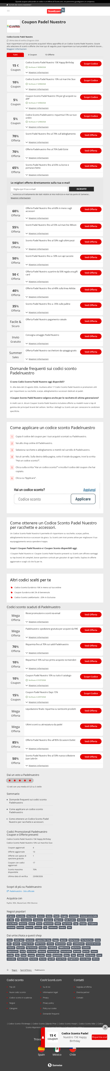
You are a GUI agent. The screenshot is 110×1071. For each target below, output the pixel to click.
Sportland (30, 940)
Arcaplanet (93, 924)
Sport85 (51, 959)
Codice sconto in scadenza (20, 997)
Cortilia (10, 955)
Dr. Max (10, 920)
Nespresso (48, 920)
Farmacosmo (26, 920)
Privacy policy (48, 1003)
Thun (73, 955)
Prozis (23, 955)
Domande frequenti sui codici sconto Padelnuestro (28, 801)
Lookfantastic (79, 944)
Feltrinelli (11, 927)
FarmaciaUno (66, 951)
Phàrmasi (41, 951)
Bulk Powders (70, 920)
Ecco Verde (32, 951)
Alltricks (96, 959)
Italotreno (53, 927)
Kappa (55, 940)
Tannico (94, 951)
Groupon (20, 927)
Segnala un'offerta (83, 987)
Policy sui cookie (50, 1008)
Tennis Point (61, 959)
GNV (69, 927)
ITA (45, 927)
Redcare (41, 916)
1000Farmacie (64, 948)
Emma (39, 924)
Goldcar (62, 927)
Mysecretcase (13, 951)
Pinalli (56, 916)
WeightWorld (73, 959)
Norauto (29, 927)
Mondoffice (57, 955)
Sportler (64, 940)
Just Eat (86, 951)
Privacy (46, 997)
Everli (49, 955)
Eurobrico (33, 959)
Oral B (22, 951)
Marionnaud (60, 944)
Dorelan (43, 959)
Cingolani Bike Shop (43, 940)
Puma (10, 940)
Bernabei (77, 951)
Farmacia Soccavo (93, 944)
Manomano (48, 924)
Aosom (31, 924)
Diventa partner (82, 992)
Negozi (12, 1003)
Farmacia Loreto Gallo (88, 916)
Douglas (64, 916)
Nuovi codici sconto (17, 992)
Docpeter (20, 948)
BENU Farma (40, 944)
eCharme (11, 948)
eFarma (50, 944)
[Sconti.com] (56, 11)
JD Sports (11, 916)
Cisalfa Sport (19, 940)
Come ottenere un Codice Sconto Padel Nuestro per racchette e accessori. (29, 820)
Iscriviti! (82, 189)
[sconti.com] (8, 970)
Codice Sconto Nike (87, 1023)
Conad (89, 920)
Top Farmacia (32, 948)
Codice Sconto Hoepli (68, 1023)
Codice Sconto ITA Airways (19, 1023)
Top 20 (12, 987)
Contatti (79, 997)
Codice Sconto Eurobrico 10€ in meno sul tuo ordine (37, 587)
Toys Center (67, 924)
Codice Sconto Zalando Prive (44, 1023)
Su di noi (46, 987)
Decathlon (21, 916)
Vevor (99, 955)
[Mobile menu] (8, 11)
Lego (76, 924)
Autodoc (38, 927)
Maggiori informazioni (17, 49)
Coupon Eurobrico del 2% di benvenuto (32, 592)
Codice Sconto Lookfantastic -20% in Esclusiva (34, 597)
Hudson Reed (23, 959)
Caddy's (80, 955)
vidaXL (57, 924)
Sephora (16, 944)
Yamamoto (38, 920)
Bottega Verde (27, 944)
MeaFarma (76, 948)
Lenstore (42, 948)
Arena (97, 940)
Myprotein (59, 920)
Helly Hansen (74, 940)
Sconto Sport (85, 959)
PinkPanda (52, 948)
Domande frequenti (51, 1013)
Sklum (66, 955)
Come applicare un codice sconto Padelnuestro (26, 811)
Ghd (17, 920)
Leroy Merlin (12, 924)
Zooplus (83, 924)
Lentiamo (86, 948)
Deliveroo (81, 920)
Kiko (9, 944)
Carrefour (40, 955)
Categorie (13, 1008)
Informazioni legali (50, 992)
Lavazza (31, 955)
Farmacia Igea (53, 951)
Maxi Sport (31, 916)
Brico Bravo (90, 955)
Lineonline (11, 959)
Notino (49, 916)
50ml (69, 944)
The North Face (87, 940)
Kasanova (23, 924)
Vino (17, 955)
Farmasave (74, 916)
